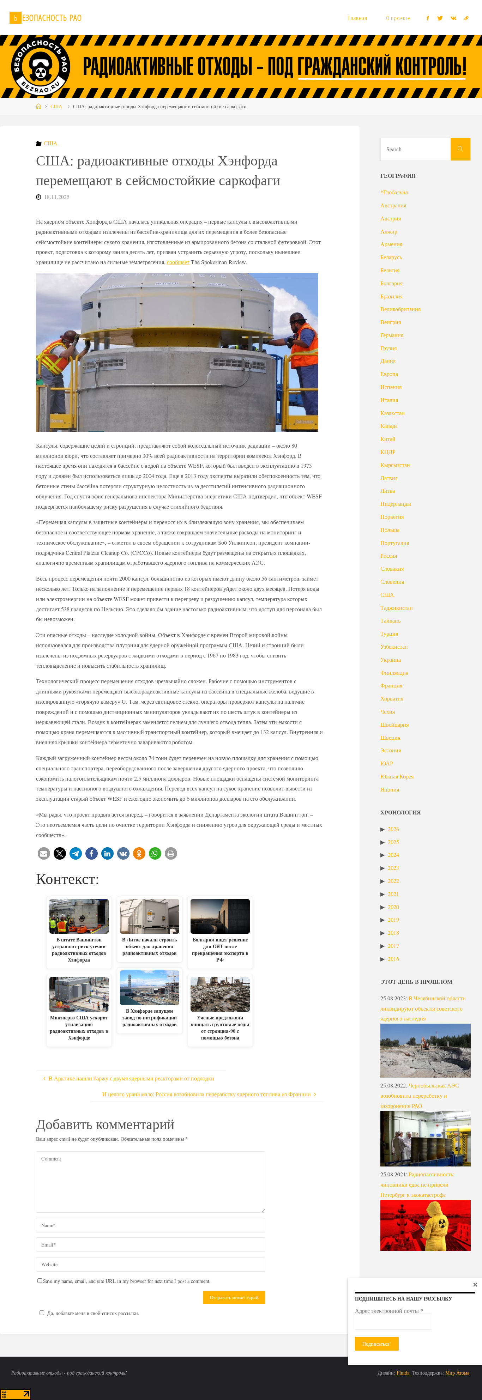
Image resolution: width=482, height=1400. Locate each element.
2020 (393, 906)
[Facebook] (428, 18)
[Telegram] (466, 18)
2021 (393, 893)
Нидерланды (395, 503)
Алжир (388, 231)
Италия (389, 400)
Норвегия (392, 516)
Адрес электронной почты (389, 1311)
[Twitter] (440, 18)
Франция (391, 685)
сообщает (178, 262)
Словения (392, 581)
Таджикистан (396, 607)
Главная (357, 18)
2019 (393, 919)
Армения (391, 244)
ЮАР (386, 763)
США (56, 106)
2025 (393, 842)
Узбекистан (394, 646)
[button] (44, 853)
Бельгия (389, 270)
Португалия (394, 542)
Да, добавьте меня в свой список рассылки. (93, 1313)
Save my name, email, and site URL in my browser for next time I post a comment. (127, 1281)
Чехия (387, 711)
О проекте (398, 18)
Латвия (389, 477)
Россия (388, 555)
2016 (393, 958)
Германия (391, 335)
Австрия (390, 218)
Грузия (388, 348)
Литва (387, 490)
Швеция (390, 737)
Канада (389, 425)
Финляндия (394, 672)
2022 (393, 880)
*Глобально (394, 192)
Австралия (393, 205)
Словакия (392, 568)
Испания (391, 386)
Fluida (402, 1372)
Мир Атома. (458, 1372)
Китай (388, 438)
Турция (389, 633)
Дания (388, 360)
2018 (393, 932)
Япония (389, 789)
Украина (390, 659)
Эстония (390, 750)
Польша (389, 529)
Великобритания (400, 309)
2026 (393, 828)
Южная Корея (397, 776)
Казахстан (392, 413)
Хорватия (391, 698)
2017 (393, 945)
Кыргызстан (395, 464)
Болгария (391, 283)
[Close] (475, 1284)
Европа (389, 373)
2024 (393, 854)
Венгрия (390, 322)
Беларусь (391, 257)
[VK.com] (453, 18)
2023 (393, 867)
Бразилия (391, 296)
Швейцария (394, 724)
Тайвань (390, 620)
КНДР (388, 451)
